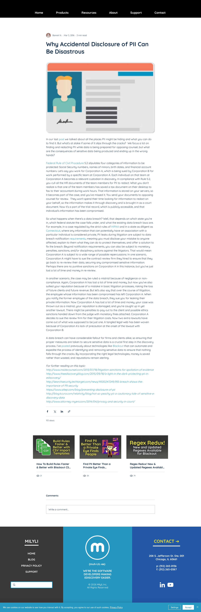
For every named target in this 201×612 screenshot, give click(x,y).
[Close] (197, 607)
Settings (174, 607)
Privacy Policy (116, 607)
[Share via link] (69, 411)
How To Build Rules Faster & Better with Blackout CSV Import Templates (53, 465)
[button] (62, 12)
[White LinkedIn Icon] (162, 584)
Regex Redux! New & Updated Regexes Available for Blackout (147, 465)
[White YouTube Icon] (170, 584)
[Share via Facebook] (47, 411)
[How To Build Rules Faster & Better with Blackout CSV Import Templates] (54, 447)
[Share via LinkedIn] (61, 411)
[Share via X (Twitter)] (54, 411)
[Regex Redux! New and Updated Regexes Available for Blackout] (147, 447)
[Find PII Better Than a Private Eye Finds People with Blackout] (100, 447)
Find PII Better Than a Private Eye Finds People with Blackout (97, 465)
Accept (188, 607)
